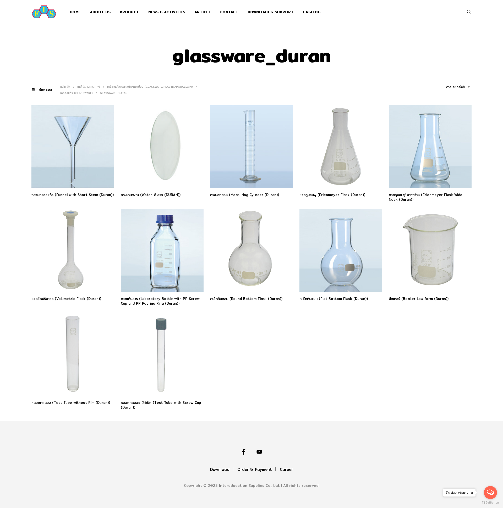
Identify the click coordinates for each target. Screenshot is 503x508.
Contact (229, 12)
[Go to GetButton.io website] (490, 502)
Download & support (271, 12)
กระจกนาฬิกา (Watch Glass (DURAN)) (151, 194)
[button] (45, 89)
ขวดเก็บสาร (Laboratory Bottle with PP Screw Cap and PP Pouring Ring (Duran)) (160, 301)
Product (129, 12)
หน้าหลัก (65, 87)
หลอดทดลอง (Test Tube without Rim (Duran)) (70, 402)
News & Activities (166, 12)
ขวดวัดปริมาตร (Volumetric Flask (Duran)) (66, 298)
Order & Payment (254, 469)
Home (75, 12)
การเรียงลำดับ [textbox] (456, 87)
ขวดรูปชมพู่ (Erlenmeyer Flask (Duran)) (332, 194)
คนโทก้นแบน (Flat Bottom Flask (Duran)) (333, 298)
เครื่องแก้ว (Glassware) (76, 93)
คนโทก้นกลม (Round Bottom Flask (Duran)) (246, 298)
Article (202, 12)
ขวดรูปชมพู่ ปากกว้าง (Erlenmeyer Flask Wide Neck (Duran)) (425, 197)
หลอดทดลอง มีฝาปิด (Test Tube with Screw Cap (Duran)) (161, 405)
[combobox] (449, 87)
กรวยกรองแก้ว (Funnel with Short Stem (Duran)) (72, 194)
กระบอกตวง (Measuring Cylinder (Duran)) (244, 194)
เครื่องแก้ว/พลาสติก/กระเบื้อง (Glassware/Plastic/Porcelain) (150, 87)
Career (286, 469)
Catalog (312, 12)
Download (219, 469)
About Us (100, 12)
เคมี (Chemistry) (88, 87)
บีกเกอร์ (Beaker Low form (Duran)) (419, 298)
